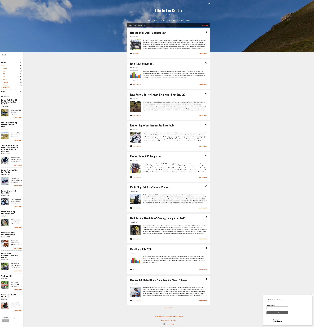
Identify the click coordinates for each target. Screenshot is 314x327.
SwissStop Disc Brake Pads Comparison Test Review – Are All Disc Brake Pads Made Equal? (9, 148)
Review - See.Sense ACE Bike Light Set (8, 192)
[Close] (312, 295)
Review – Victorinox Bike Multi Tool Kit (9, 171)
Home (149, 20)
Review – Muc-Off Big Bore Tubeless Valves (8, 213)
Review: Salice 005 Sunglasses (145, 156)
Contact (188, 20)
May (4, 73)
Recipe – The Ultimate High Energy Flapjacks (8, 233)
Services (181, 20)
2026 (2, 65)
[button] (206, 32)
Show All (205, 25)
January (5, 85)
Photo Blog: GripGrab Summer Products (150, 187)
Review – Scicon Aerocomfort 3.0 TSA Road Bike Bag (9, 255)
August (5, 68)
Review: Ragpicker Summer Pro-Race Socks (152, 125)
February (5, 82)
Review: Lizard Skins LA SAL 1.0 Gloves (8, 296)
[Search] (209, 4)
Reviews (163, 20)
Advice (168, 20)
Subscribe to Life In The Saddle (168, 320)
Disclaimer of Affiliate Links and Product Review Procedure (169, 316)
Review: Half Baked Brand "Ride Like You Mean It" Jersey (158, 280)
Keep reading (203, 53)
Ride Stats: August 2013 (142, 63)
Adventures (155, 20)
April (4, 76)
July (4, 71)
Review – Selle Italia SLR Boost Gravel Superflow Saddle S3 (9, 102)
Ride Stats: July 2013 (140, 249)
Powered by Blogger (169, 324)
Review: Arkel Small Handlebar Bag (148, 33)
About (174, 20)
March (4, 79)
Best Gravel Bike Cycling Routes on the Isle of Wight (9, 125)
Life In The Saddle (168, 10)
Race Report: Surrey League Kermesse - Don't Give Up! (157, 94)
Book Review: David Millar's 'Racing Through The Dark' (157, 218)
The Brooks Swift (6, 276)
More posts (168, 308)
